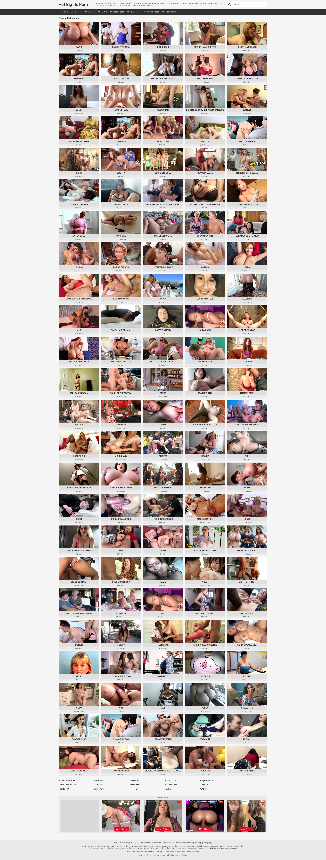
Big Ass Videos (135, 12)
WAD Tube (205, 789)
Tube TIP (204, 785)
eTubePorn (99, 789)
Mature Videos (153, 12)
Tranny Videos (170, 12)
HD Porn (103, 12)
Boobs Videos (118, 12)
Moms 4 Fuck (135, 785)
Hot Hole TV (64, 789)
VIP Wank (91, 12)
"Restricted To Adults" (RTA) (154, 852)
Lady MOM (134, 780)
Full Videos (77, 12)
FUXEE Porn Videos (67, 785)
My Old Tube (170, 780)
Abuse (184, 855)
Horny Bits (98, 785)
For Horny (134, 789)
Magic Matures (207, 780)
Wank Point (99, 780)
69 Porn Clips (171, 785)
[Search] (229, 4)
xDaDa (168, 789)
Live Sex (65, 12)
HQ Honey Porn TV (67, 780)
